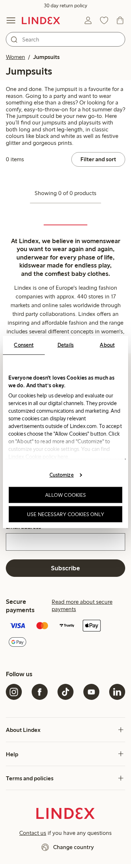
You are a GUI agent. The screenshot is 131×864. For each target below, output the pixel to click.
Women (15, 56)
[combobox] (65, 39)
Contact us (32, 832)
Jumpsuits (46, 56)
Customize (61, 474)
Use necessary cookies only (65, 514)
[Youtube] (91, 692)
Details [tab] (65, 345)
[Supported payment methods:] (65, 634)
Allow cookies (65, 495)
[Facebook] (40, 692)
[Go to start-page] (41, 20)
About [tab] (107, 345)
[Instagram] (14, 692)
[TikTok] (65, 692)
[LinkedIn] (117, 692)
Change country (73, 847)
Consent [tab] (23, 345)
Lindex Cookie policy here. (39, 456)
